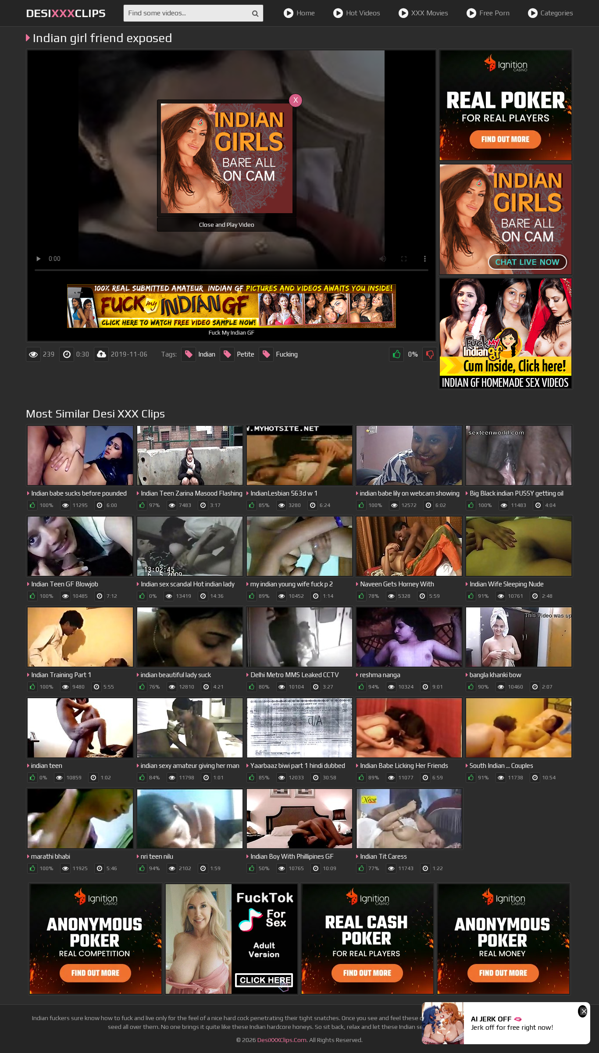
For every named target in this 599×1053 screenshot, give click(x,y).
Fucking (287, 354)
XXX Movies (429, 13)
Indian (206, 354)
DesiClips (66, 13)
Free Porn (494, 13)
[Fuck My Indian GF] (505, 333)
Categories (557, 13)
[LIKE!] (396, 354)
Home (305, 13)
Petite (245, 354)
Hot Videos (363, 13)
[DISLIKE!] (429, 354)
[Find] (255, 13)
